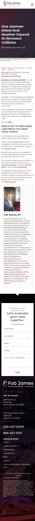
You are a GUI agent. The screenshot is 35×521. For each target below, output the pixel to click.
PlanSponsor (15, 256)
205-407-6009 (13, 426)
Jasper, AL (15, 498)
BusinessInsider (10, 261)
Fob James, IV (12, 214)
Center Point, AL (8, 497)
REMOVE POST (10, 182)
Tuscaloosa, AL (27, 501)
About (6, 442)
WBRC (9, 122)
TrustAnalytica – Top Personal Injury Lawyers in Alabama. (16, 281)
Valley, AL (13, 502)
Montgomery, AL (10, 500)
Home (2, 59)
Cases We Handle (10, 446)
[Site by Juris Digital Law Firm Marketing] (20, 512)
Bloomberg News (10, 254)
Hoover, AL (6, 502)
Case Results (9, 453)
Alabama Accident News (11, 76)
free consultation (20, 167)
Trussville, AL (18, 501)
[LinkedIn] (9, 391)
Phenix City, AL (10, 501)
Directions (7, 408)
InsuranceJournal (11, 259)
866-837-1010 (12, 433)
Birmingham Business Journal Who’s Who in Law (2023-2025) (17, 276)
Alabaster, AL (10, 496)
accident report (10, 148)
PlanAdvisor (22, 254)
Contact (7, 461)
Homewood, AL (28, 497)
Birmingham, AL (28, 496)
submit (17, 372)
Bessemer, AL (19, 496)
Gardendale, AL (18, 497)
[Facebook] (3, 391)
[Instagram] (15, 391)
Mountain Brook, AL (21, 500)
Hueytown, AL (7, 498)
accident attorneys (8, 165)
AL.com (7, 256)
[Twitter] (6, 391)
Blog (5, 457)
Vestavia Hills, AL (21, 502)
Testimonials (9, 450)
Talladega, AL (22, 498)
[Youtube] (12, 391)
